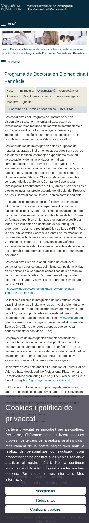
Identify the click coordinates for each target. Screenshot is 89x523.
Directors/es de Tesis (37, 96)
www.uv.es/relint (71, 318)
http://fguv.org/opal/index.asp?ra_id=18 (49, 380)
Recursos (67, 109)
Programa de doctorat (36, 49)
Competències (69, 90)
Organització (46, 90)
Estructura (27, 90)
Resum (11, 90)
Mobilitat (12, 102)
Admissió (13, 96)
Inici (4, 49)
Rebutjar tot (45, 500)
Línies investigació (67, 96)
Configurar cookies (45, 509)
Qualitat (27, 102)
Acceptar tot (45, 491)
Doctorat (15, 49)
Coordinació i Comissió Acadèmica (32, 109)
